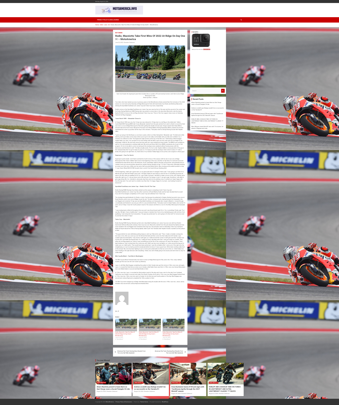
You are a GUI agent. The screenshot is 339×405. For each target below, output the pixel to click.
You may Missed (103, 360)
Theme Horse (144, 402)
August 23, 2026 (213, 393)
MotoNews (118, 32)
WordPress (165, 402)
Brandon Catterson (129, 42)
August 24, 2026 (101, 391)
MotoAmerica (110, 402)
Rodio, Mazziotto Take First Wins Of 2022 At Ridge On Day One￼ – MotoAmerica (125, 333)
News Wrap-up (101, 382)
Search (223, 91)
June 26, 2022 (119, 42)
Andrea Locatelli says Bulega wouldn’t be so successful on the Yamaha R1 (150, 388)
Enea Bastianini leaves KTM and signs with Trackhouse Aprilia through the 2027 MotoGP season (187, 389)
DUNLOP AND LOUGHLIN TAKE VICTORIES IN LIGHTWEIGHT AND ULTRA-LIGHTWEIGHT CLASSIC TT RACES (207, 121)
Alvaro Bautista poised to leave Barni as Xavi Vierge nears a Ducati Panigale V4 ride (113, 388)
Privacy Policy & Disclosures (108, 20)
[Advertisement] (208, 68)
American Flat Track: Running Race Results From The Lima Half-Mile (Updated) (131, 352)
